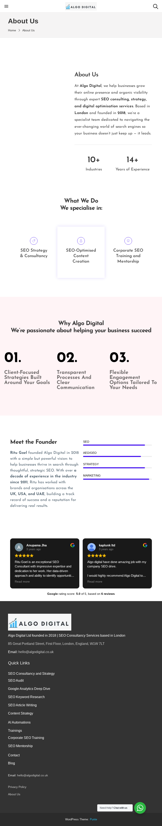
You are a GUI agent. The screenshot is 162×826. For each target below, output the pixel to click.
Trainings (15, 730)
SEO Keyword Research (26, 697)
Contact (14, 755)
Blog (11, 763)
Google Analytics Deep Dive (29, 689)
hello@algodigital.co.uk (36, 652)
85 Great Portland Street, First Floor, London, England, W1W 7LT (56, 643)
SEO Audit (16, 680)
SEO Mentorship (20, 746)
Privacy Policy (17, 787)
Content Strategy (20, 713)
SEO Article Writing (22, 705)
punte (93, 819)
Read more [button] (22, 581)
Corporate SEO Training (26, 738)
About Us (14, 794)
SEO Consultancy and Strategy (31, 673)
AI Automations (19, 722)
